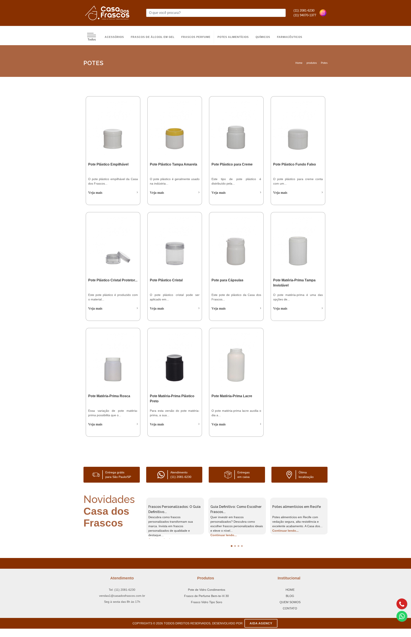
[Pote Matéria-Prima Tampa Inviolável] (298, 243)
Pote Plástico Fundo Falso (294, 164)
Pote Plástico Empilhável (108, 164)
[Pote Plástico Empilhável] (113, 127)
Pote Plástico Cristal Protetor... (112, 280)
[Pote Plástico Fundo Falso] (298, 127)
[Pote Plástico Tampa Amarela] (175, 127)
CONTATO (290, 608)
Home (298, 62)
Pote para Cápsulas (227, 280)
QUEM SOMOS (290, 602)
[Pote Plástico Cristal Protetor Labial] (113, 243)
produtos (312, 62)
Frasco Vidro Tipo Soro (206, 602)
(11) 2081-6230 (303, 10)
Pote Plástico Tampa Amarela (173, 164)
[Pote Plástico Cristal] (175, 243)
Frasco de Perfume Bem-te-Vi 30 (206, 596)
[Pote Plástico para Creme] (236, 127)
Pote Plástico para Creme (232, 164)
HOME (290, 589)
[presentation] (142, 516)
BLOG (290, 596)
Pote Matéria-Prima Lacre (231, 396)
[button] (231, 546)
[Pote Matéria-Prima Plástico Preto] (175, 358)
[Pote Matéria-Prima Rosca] (113, 358)
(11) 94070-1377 (304, 15)
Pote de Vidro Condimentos (206, 589)
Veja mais (95, 192)
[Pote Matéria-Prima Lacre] (236, 358)
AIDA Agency (261, 623)
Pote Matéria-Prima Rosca (109, 396)
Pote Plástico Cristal (166, 280)
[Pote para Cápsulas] (236, 243)
